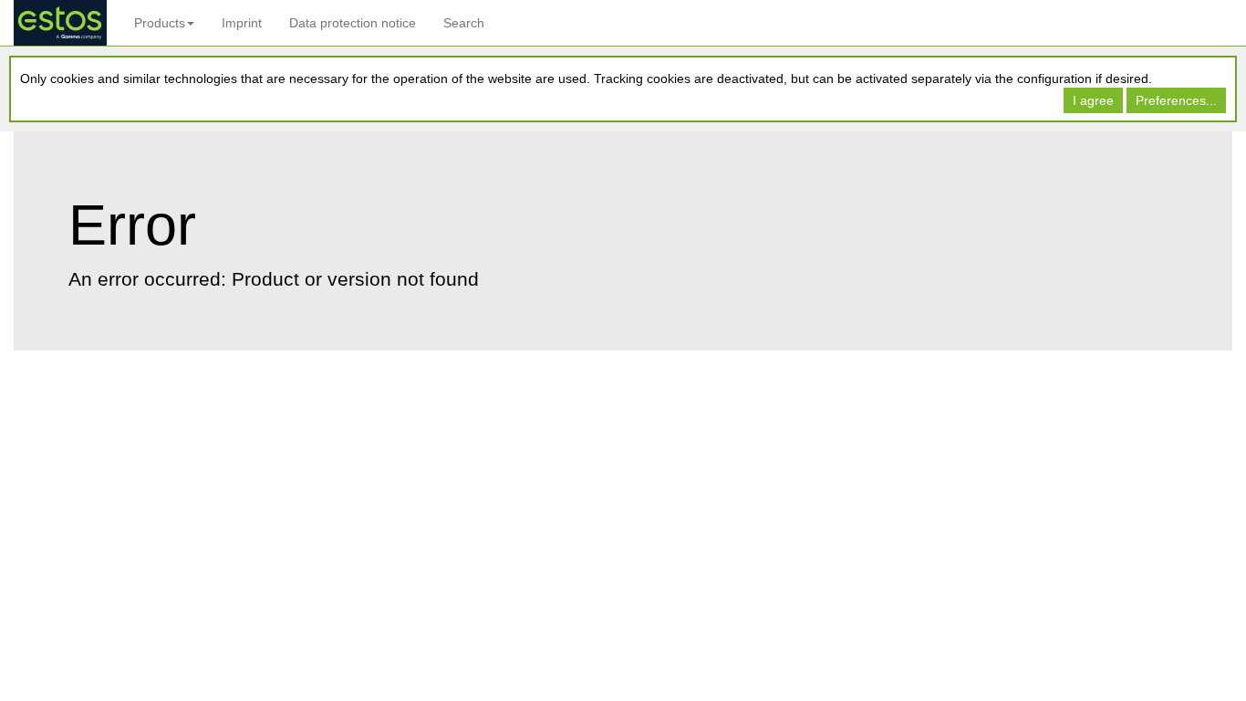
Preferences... (1176, 100)
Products (159, 23)
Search (463, 23)
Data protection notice (352, 23)
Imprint (242, 23)
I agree (1093, 100)
